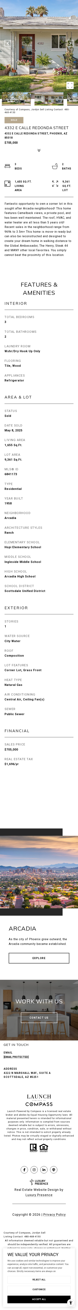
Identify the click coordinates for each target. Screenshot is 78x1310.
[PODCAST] (53, 1169)
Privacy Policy (54, 1214)
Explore (39, 958)
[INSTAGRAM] (34, 1169)
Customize (39, 1289)
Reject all (39, 1279)
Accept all (39, 1299)
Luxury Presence (39, 1195)
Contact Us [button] (39, 1017)
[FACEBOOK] (24, 1169)
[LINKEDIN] (44, 1169)
